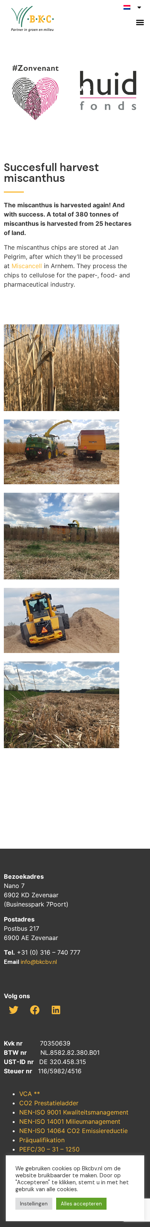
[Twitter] (13, 1009)
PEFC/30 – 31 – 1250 (49, 1149)
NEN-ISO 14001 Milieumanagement (69, 1121)
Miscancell (27, 266)
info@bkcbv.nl (39, 962)
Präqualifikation (42, 1140)
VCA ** (29, 1094)
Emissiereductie (105, 1131)
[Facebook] (34, 1009)
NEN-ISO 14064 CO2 (50, 1131)
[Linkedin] (55, 1009)
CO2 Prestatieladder (48, 1103)
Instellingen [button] (34, 1203)
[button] (139, 22)
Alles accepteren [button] (81, 1203)
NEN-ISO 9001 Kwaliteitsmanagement (73, 1112)
